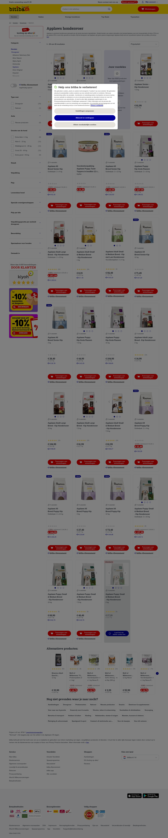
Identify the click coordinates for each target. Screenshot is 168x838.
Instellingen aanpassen (85, 111)
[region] (85, 106)
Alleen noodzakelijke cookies (84, 125)
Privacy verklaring (97, 105)
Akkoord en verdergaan (85, 118)
